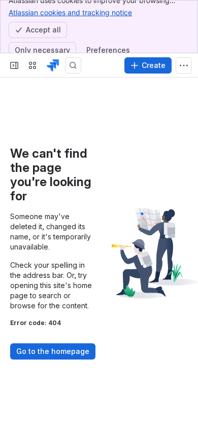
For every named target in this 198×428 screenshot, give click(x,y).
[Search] (73, 65)
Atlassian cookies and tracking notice (70, 12)
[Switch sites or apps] (32, 65)
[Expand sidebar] (14, 65)
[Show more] (184, 65)
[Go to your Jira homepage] (53, 65)
